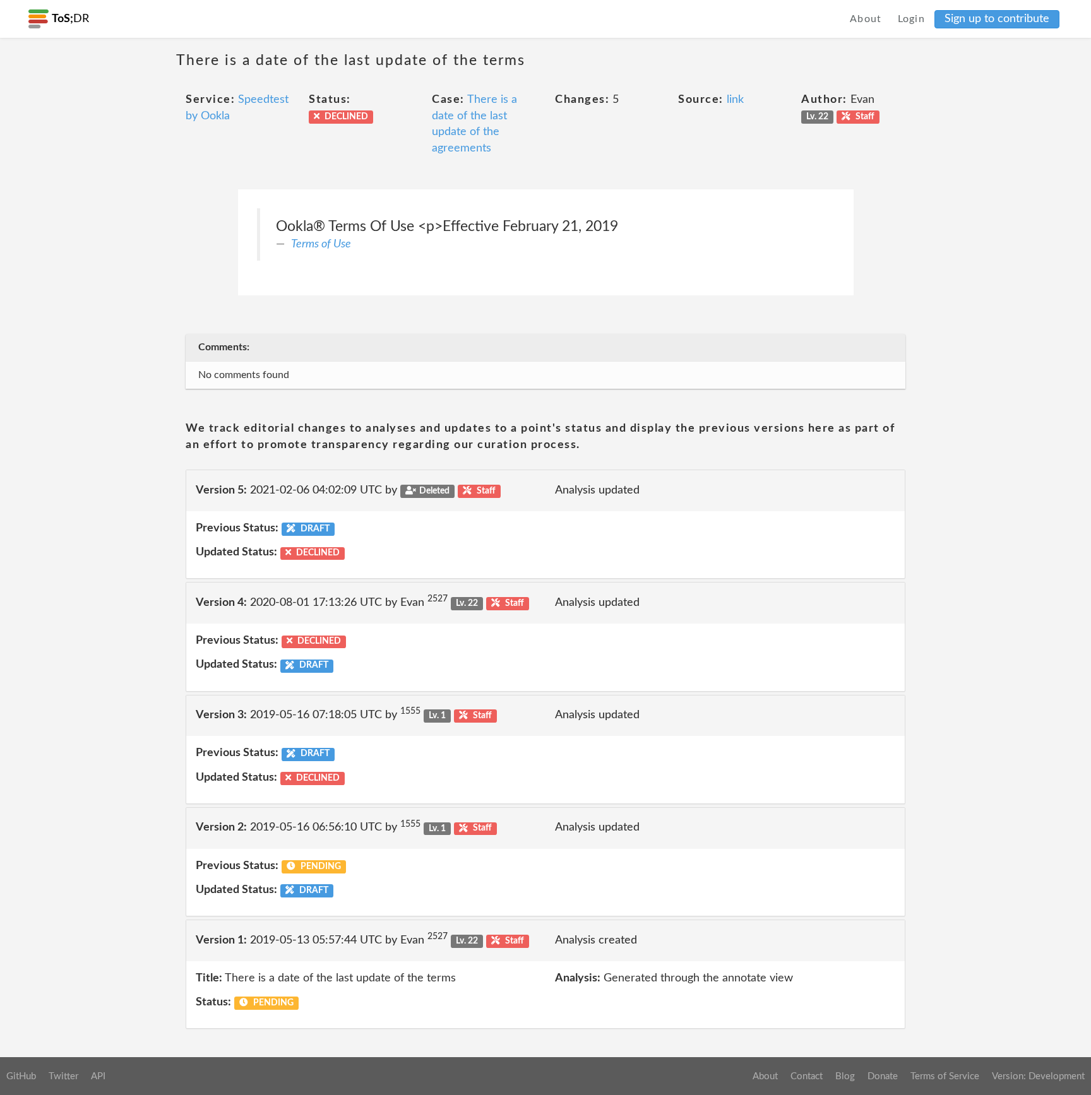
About (866, 19)
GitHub (21, 1076)
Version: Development (1038, 1076)
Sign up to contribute (997, 19)
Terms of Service (944, 1076)
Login (912, 19)
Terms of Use (321, 244)
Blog (845, 1076)
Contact (806, 1076)
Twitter (63, 1076)
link (735, 99)
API (98, 1076)
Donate (882, 1076)
